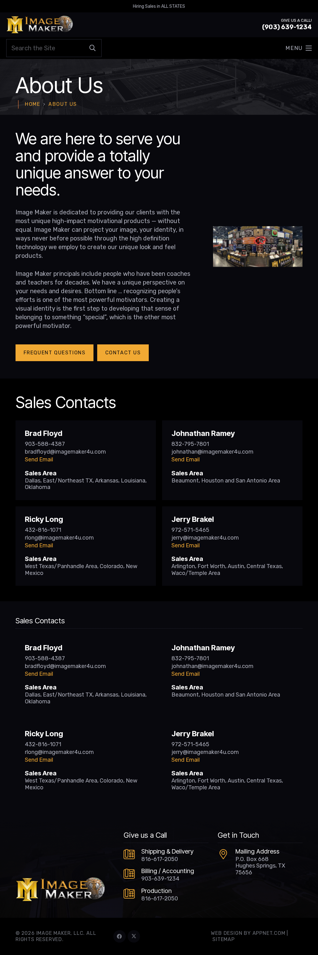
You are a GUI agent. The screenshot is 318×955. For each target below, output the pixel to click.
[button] (298, 48)
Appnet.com (268, 933)
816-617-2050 (159, 859)
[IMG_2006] (257, 246)
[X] (134, 936)
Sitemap (223, 939)
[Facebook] (119, 936)
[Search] (92, 48)
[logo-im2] (39, 25)
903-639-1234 (160, 878)
